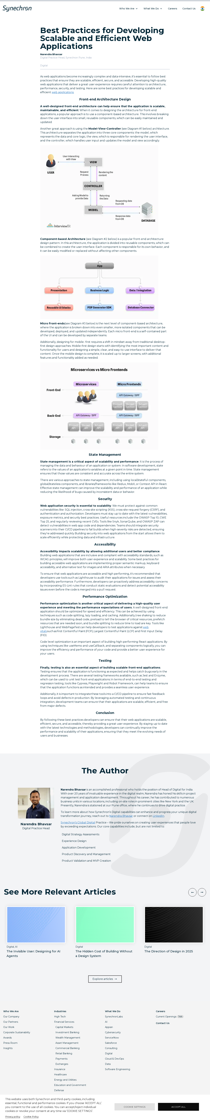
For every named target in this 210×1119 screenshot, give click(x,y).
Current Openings (169, 1016)
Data (108, 1064)
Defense (59, 1090)
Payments (61, 1058)
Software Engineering (117, 1069)
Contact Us (162, 1023)
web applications (63, 92)
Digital (108, 1053)
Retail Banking (63, 1053)
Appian (109, 1027)
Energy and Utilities (65, 1079)
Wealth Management (67, 1037)
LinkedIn (158, 816)
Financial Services (64, 1021)
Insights (7, 1048)
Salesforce (111, 1042)
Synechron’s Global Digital (78, 822)
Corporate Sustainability (16, 1032)
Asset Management (66, 1042)
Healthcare (60, 1074)
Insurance (59, 1069)
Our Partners (10, 1021)
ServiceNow (112, 1037)
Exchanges (61, 1064)
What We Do (112, 1011)
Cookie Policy (31, 1116)
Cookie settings (135, 1106)
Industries (60, 1011)
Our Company (11, 1016)
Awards (7, 1037)
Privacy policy (12, 1116)
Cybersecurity (113, 1032)
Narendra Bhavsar (121, 816)
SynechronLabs (114, 1016)
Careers (160, 1011)
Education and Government (70, 1085)
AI (106, 1021)
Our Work (8, 1027)
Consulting (111, 1048)
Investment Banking (67, 1032)
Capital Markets (64, 1027)
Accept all (178, 1106)
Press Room (10, 1042)
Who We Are (11, 1011)
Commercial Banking (67, 1048)
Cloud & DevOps (114, 1058)
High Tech (60, 1016)
